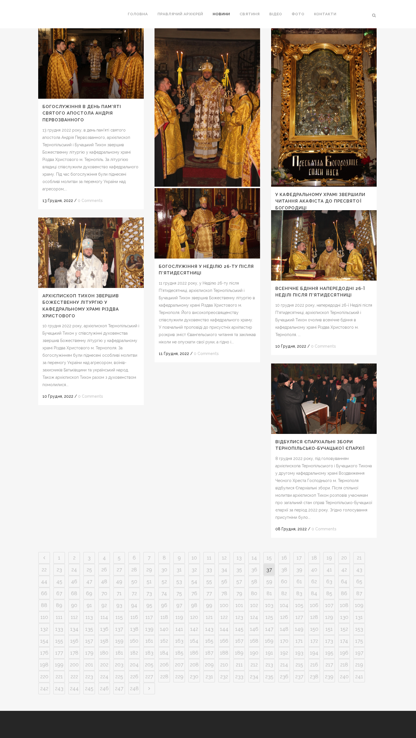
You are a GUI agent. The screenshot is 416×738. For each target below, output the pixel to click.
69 (89, 593)
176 (44, 653)
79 (239, 593)
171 (299, 641)
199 (59, 665)
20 (344, 558)
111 (59, 617)
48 (104, 581)
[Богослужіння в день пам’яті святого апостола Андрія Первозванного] (91, 63)
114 (104, 617)
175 (359, 641)
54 (194, 581)
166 (224, 641)
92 (104, 605)
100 (224, 605)
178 (74, 653)
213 (269, 665)
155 (59, 641)
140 (164, 629)
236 (284, 676)
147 (269, 629)
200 (74, 665)
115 (119, 617)
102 (254, 605)
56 (224, 581)
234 (254, 676)
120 (194, 617)
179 (89, 653)
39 (299, 570)
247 (119, 688)
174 (344, 641)
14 (254, 558)
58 (254, 581)
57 (239, 581)
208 (194, 665)
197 (359, 653)
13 (239, 558)
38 (284, 570)
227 (149, 676)
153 (359, 629)
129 (329, 617)
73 (149, 593)
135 (89, 629)
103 (269, 605)
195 (329, 653)
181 (119, 653)
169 (269, 641)
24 (74, 570)
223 (89, 676)
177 (59, 653)
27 (119, 570)
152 (344, 629)
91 (89, 605)
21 (359, 558)
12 (224, 558)
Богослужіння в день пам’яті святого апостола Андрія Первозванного (81, 113)
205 (149, 665)
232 (224, 676)
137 (119, 629)
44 (44, 581)
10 (194, 558)
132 (44, 629)
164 (194, 641)
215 (299, 665)
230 (194, 676)
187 (209, 653)
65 (359, 581)
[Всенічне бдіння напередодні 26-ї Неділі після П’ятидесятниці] (324, 245)
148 (284, 629)
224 (104, 676)
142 (194, 629)
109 (359, 605)
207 (179, 665)
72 (134, 593)
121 (209, 617)
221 (59, 676)
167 (239, 641)
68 (74, 593)
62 (314, 581)
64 (344, 581)
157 (89, 641)
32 (194, 570)
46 (74, 581)
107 (329, 605)
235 (269, 676)
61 (299, 581)
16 (284, 558)
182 (134, 653)
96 (164, 605)
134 (74, 629)
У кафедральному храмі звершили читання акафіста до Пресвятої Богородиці (320, 201)
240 (344, 676)
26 (104, 570)
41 (329, 570)
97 (179, 605)
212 (254, 665)
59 (269, 581)
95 (149, 605)
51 (149, 581)
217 (329, 665)
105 (299, 605)
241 (359, 676)
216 (314, 665)
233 (239, 676)
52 (164, 581)
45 (59, 581)
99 (209, 605)
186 (194, 653)
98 (194, 605)
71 (119, 593)
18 (314, 558)
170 (284, 641)
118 (164, 617)
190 (254, 653)
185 (179, 653)
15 (269, 558)
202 (104, 665)
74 (164, 593)
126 (284, 617)
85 (329, 593)
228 (164, 676)
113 (89, 617)
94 (134, 605)
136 (104, 629)
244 (74, 688)
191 (269, 653)
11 (209, 558)
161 (149, 641)
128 (314, 617)
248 (134, 688)
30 (164, 570)
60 (284, 581)
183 (149, 653)
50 (134, 581)
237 (299, 676)
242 (44, 688)
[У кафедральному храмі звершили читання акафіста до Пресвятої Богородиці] (324, 107)
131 (359, 617)
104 (284, 605)
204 (134, 665)
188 (224, 653)
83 (299, 593)
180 (104, 653)
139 (149, 629)
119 (179, 617)
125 (269, 617)
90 (74, 605)
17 (299, 558)
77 (209, 593)
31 (179, 570)
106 (314, 605)
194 (314, 653)
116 (134, 617)
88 (44, 605)
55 (209, 581)
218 (344, 665)
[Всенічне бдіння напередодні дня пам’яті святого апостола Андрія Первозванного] (207, 107)
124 (254, 617)
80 (254, 593)
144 (224, 629)
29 (149, 570)
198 (44, 665)
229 (179, 676)
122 (224, 617)
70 (104, 593)
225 (119, 676)
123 (239, 617)
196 (344, 653)
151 (329, 629)
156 (74, 641)
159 (119, 641)
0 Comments (90, 200)
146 (254, 629)
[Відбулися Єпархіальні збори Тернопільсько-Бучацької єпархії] (324, 398)
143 (209, 629)
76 (194, 593)
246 (104, 688)
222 (74, 676)
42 (344, 570)
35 (239, 570)
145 (239, 629)
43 (359, 570)
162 (164, 641)
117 (149, 617)
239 (329, 676)
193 (299, 653)
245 (89, 688)
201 (89, 665)
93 (119, 605)
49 (119, 581)
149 (299, 629)
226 (134, 676)
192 (284, 653)
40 (314, 570)
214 (284, 665)
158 (104, 641)
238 (314, 676)
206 (164, 665)
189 (239, 653)
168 (254, 641)
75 (179, 593)
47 (89, 581)
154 (44, 641)
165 (209, 641)
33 (209, 570)
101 (239, 605)
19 (329, 558)
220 (44, 676)
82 (284, 593)
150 (314, 629)
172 (314, 641)
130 (344, 617)
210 (224, 665)
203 (119, 665)
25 (89, 570)
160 (134, 641)
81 (269, 593)
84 (314, 593)
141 (179, 629)
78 (224, 593)
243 (59, 688)
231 (209, 676)
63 (329, 581)
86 (344, 593)
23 (59, 570)
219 (359, 665)
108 (344, 605)
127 (299, 617)
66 (44, 593)
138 (134, 629)
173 (329, 641)
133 (59, 629)
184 (164, 653)
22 (44, 570)
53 (179, 581)
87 (359, 593)
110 (44, 617)
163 (179, 641)
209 (209, 665)
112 (74, 617)
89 (59, 605)
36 (254, 570)
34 (224, 570)
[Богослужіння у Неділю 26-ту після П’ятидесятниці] (207, 223)
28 (134, 570)
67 (59, 593)
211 (239, 665)
